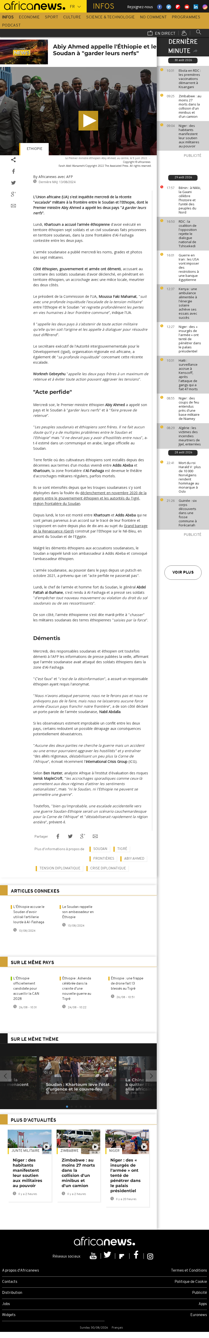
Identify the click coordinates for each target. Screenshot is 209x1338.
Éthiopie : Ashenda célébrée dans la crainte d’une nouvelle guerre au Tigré (76, 989)
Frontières (103, 859)
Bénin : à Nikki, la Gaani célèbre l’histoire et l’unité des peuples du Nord (190, 200)
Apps (203, 1304)
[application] (78, 111)
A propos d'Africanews (20, 1271)
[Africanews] (32, 5)
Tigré (122, 849)
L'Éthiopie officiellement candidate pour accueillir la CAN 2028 (26, 989)
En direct (164, 34)
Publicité (199, 1293)
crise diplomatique (108, 868)
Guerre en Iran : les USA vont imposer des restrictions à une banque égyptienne (189, 267)
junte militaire (25, 1151)
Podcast (11, 25)
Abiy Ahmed (134, 859)
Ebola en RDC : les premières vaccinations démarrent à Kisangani (190, 78)
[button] (88, 121)
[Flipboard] (122, 1256)
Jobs (6, 1304)
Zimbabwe (69, 1151)
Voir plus (183, 573)
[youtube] (94, 1256)
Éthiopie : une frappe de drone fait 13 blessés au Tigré (127, 984)
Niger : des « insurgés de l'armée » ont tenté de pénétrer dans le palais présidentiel (190, 339)
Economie (29, 17)
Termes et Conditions (189, 1271)
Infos (8, 17)
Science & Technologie (110, 17)
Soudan (100, 849)
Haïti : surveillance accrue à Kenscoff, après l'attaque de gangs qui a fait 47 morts (188, 374)
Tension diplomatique (60, 868)
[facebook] (136, 1256)
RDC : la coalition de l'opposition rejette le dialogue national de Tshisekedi (188, 233)
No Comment (153, 17)
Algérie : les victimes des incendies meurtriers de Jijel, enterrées (190, 436)
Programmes (186, 17)
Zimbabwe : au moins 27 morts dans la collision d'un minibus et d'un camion (190, 106)
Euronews (198, 1315)
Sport (51, 17)
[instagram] (150, 1256)
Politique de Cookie (191, 1282)
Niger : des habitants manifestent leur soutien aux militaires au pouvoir (189, 136)
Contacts (9, 1282)
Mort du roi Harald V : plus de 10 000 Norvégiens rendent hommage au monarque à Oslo (190, 477)
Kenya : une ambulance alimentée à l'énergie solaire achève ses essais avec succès (188, 303)
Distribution (12, 1293)
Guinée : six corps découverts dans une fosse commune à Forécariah (188, 513)
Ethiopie (34, 149)
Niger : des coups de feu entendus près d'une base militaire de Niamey (189, 408)
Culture (72, 17)
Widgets (9, 1315)
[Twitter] (108, 1256)
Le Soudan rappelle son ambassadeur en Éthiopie (78, 912)
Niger (114, 1151)
